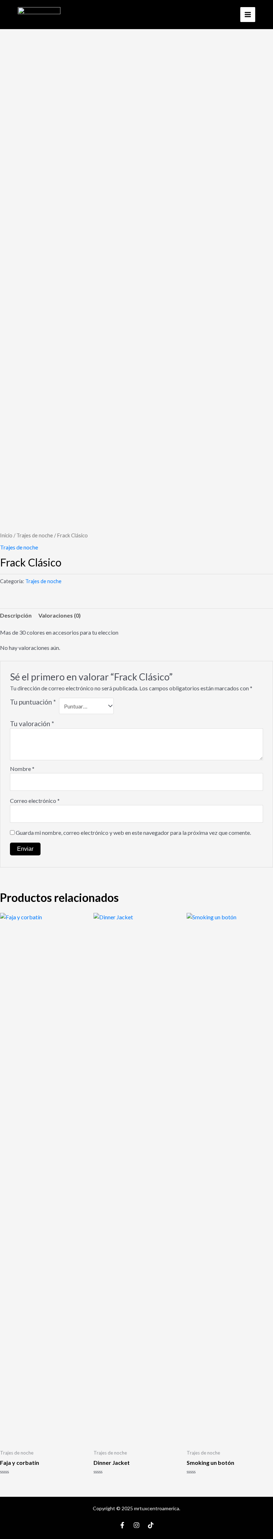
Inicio (6, 535)
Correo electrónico (35, 800)
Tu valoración (32, 723)
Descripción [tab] (16, 615)
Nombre (22, 768)
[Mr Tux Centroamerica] (39, 14)
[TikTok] (151, 1525)
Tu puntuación (33, 702)
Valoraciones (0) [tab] (59, 615)
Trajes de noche (34, 535)
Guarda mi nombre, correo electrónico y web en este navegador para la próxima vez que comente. (133, 832)
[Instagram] (136, 1525)
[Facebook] (122, 1525)
